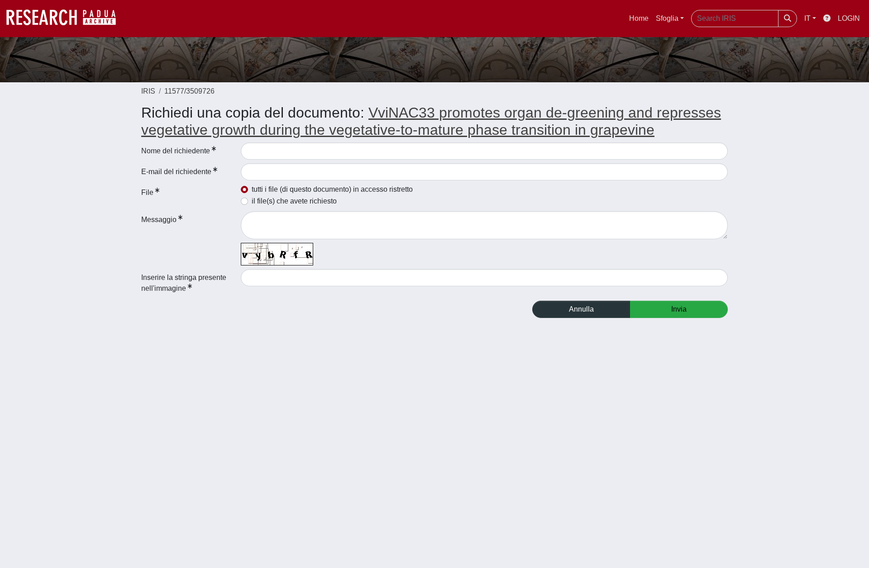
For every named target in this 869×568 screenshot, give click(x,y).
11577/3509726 (189, 91)
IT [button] (807, 18)
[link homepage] (65, 18)
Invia (679, 309)
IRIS (148, 91)
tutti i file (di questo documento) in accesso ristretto (332, 189)
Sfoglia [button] (667, 18)
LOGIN (849, 18)
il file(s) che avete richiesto (294, 201)
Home (639, 18)
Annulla (581, 309)
